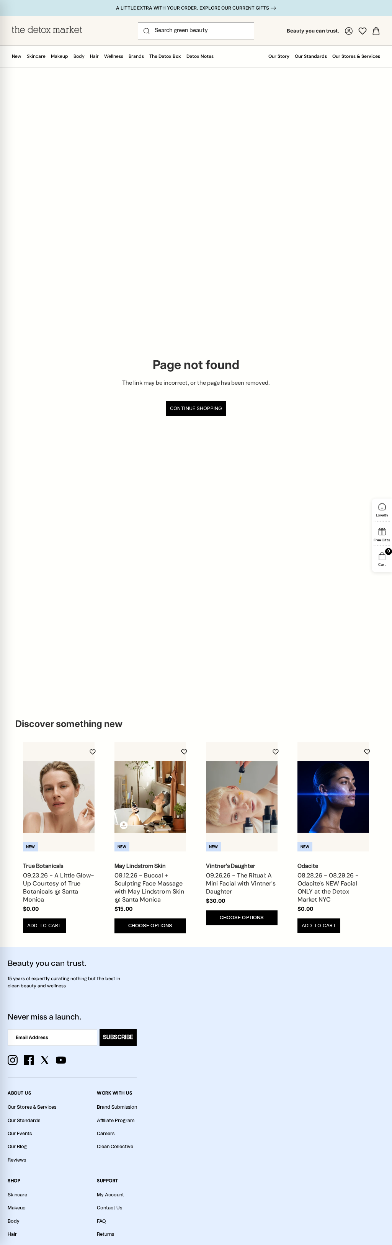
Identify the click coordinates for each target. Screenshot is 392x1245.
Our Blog (17, 1146)
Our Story (278, 56)
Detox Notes (200, 56)
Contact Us (109, 1208)
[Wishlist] (362, 31)
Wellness (113, 56)
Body (79, 56)
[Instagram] (13, 1060)
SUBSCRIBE (118, 1037)
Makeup (59, 56)
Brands (136, 56)
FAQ (101, 1221)
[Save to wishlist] (92, 752)
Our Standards (311, 56)
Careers (105, 1133)
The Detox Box (165, 56)
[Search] (146, 31)
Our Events (20, 1133)
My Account (110, 1195)
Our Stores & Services (356, 56)
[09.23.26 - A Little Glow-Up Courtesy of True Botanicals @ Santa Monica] (59, 797)
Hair (94, 56)
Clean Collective (115, 1146)
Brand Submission (117, 1107)
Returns (105, 1234)
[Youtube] (61, 1060)
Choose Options (150, 925)
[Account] (349, 31)
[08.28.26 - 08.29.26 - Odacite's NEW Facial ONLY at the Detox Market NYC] (333, 797)
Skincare (36, 56)
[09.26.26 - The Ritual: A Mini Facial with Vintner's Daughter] (242, 797)
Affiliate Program (115, 1120)
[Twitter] (45, 1060)
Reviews (17, 1160)
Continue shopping (196, 408)
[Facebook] (29, 1060)
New (16, 56)
